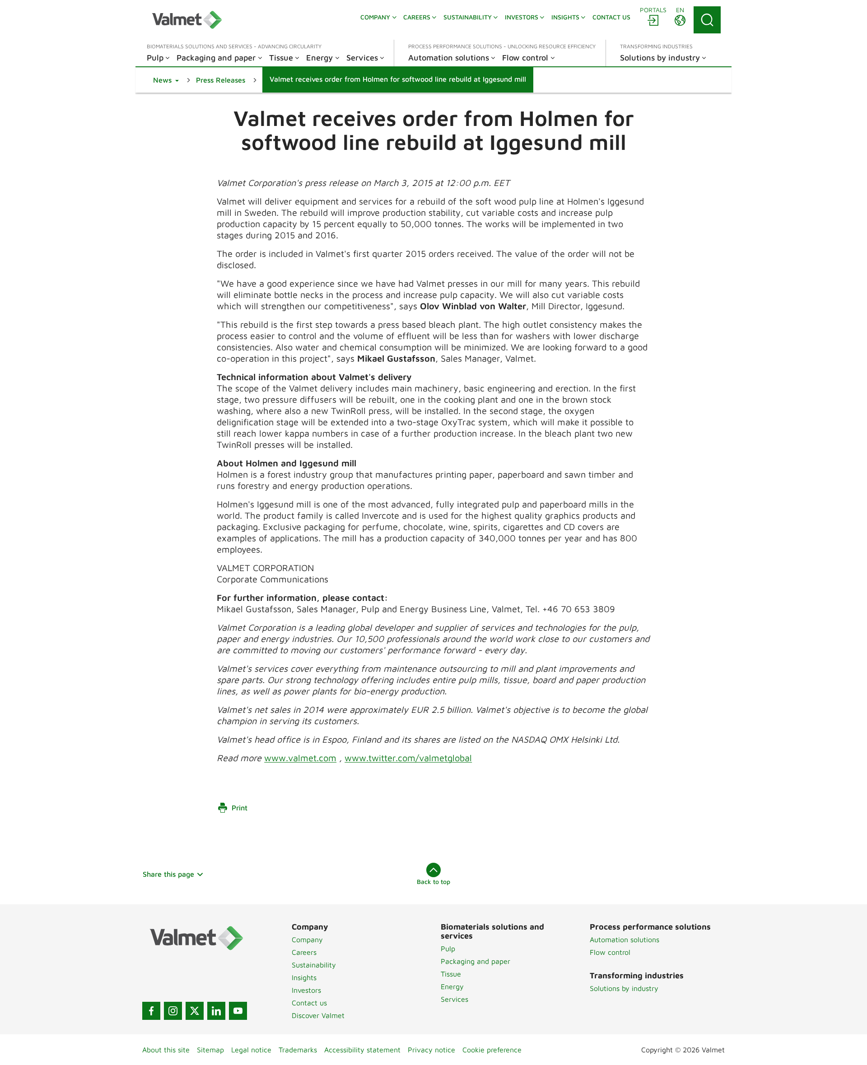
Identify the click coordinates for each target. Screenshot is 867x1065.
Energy (452, 986)
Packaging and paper (475, 961)
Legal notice (251, 1050)
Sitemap (210, 1050)
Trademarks (298, 1050)
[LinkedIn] (216, 1011)
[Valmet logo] (187, 19)
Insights (304, 977)
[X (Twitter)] (195, 1011)
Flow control (610, 952)
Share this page (168, 874)
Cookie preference (492, 1050)
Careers (304, 952)
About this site (166, 1050)
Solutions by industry (624, 988)
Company (307, 939)
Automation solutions (624, 939)
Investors (306, 990)
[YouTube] (238, 1011)
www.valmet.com (300, 758)
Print (239, 808)
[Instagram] (173, 1011)
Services (454, 999)
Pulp (448, 948)
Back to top (433, 881)
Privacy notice (431, 1050)
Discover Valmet (318, 1015)
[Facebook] (151, 1011)
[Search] (707, 19)
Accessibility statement (362, 1050)
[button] (166, 79)
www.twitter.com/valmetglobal (408, 758)
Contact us (309, 1003)
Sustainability (314, 965)
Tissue (451, 974)
